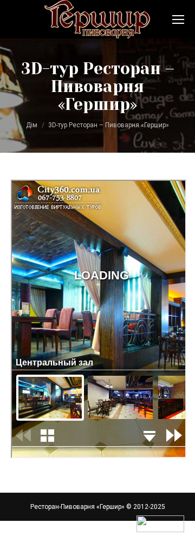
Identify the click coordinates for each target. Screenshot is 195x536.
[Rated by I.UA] (160, 530)
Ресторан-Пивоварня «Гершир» (77, 507)
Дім (31, 125)
